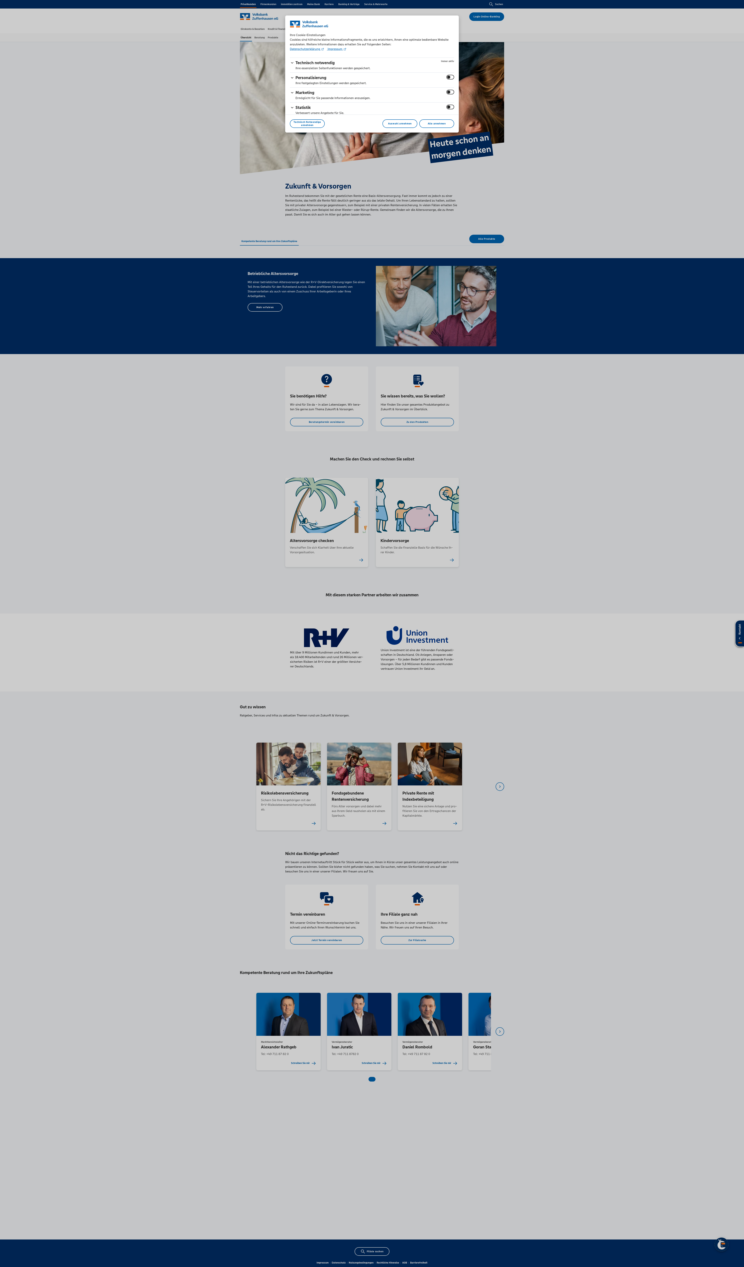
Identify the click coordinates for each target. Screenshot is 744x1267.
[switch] (450, 77)
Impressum (335, 49)
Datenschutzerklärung (305, 49)
